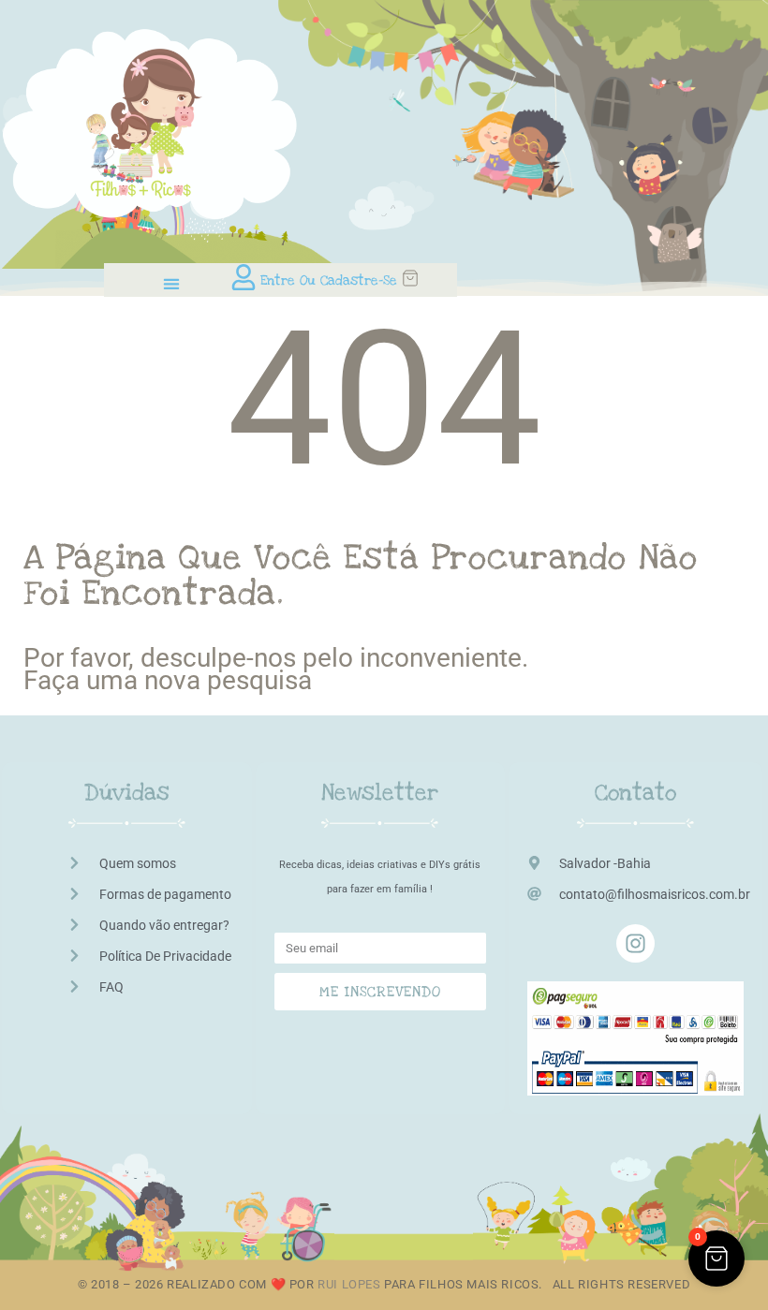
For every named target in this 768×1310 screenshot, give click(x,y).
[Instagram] (635, 943)
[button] (171, 283)
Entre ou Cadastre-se (328, 280)
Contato (635, 792)
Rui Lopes (349, 1284)
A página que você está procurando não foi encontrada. (360, 575)
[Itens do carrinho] (429, 278)
